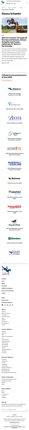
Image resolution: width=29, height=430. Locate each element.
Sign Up (4, 402)
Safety (3, 384)
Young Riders (5, 366)
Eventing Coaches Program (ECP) (9, 379)
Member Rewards (6, 369)
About (3, 309)
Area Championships (6, 349)
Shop (3, 283)
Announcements (7, 302)
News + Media (12, 7)
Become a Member (7, 357)
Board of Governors (6, 313)
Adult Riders (4, 364)
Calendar (4, 331)
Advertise (4, 397)
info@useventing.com (14, 422)
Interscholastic (5, 346)
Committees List (5, 323)
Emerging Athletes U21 (7, 367)
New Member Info (6, 370)
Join (3, 281)
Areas (3, 318)
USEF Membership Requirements (9, 372)
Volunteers (4, 351)
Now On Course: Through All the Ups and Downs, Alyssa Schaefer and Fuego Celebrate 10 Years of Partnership (14, 42)
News (21, 7)
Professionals (4, 361)
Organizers (4, 352)
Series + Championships (7, 336)
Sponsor (3, 324)
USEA (3, 7)
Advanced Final (5, 339)
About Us (4, 311)
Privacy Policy (19, 416)
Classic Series (5, 342)
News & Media (6, 388)
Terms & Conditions (11, 416)
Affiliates (3, 319)
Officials (3, 382)
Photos (3, 392)
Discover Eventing (7, 290)
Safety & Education (8, 377)
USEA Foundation (7, 288)
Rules (3, 334)
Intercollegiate (5, 344)
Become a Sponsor (7, 80)
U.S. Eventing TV (5, 394)
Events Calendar (7, 329)
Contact (4, 286)
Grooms (3, 362)
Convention (4, 359)
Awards (3, 347)
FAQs (3, 297)
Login (3, 293)
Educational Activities (6, 380)
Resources (5, 300)
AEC (3, 338)
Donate (4, 279)
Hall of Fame (4, 321)
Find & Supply (16, 425)
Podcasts (4, 395)
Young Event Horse (6, 341)
